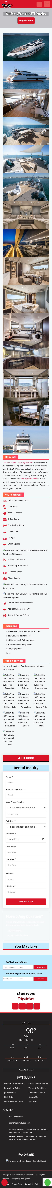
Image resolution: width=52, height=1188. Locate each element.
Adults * (9, 873)
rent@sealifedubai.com (18, 935)
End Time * (11, 859)
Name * (9, 777)
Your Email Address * (15, 789)
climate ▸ (26, 1070)
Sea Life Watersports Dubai (26, 1175)
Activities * (11, 821)
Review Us (33, 1097)
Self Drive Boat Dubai (13, 1101)
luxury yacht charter (30, 478)
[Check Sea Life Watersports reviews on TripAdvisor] (29, 1006)
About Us (33, 1101)
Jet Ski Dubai (10, 1092)
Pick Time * (11, 846)
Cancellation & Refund (39, 1083)
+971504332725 (15, 930)
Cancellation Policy (32, 1184)
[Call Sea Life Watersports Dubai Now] (39, 4)
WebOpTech (25, 1179)
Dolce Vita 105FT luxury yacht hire (18, 462)
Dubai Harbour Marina (14, 1083)
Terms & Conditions (37, 1088)
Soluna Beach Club (37, 1092)
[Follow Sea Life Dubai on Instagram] (22, 1006)
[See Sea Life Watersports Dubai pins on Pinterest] (36, 1006)
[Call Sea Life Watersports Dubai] (4, 1182)
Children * (10, 886)
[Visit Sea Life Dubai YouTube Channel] (15, 1006)
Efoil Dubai (9, 1097)
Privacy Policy (17, 1184)
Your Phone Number (15, 802)
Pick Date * (11, 833)
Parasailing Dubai (12, 1088)
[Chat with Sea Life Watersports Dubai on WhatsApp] (47, 1182)
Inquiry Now (26, 20)
